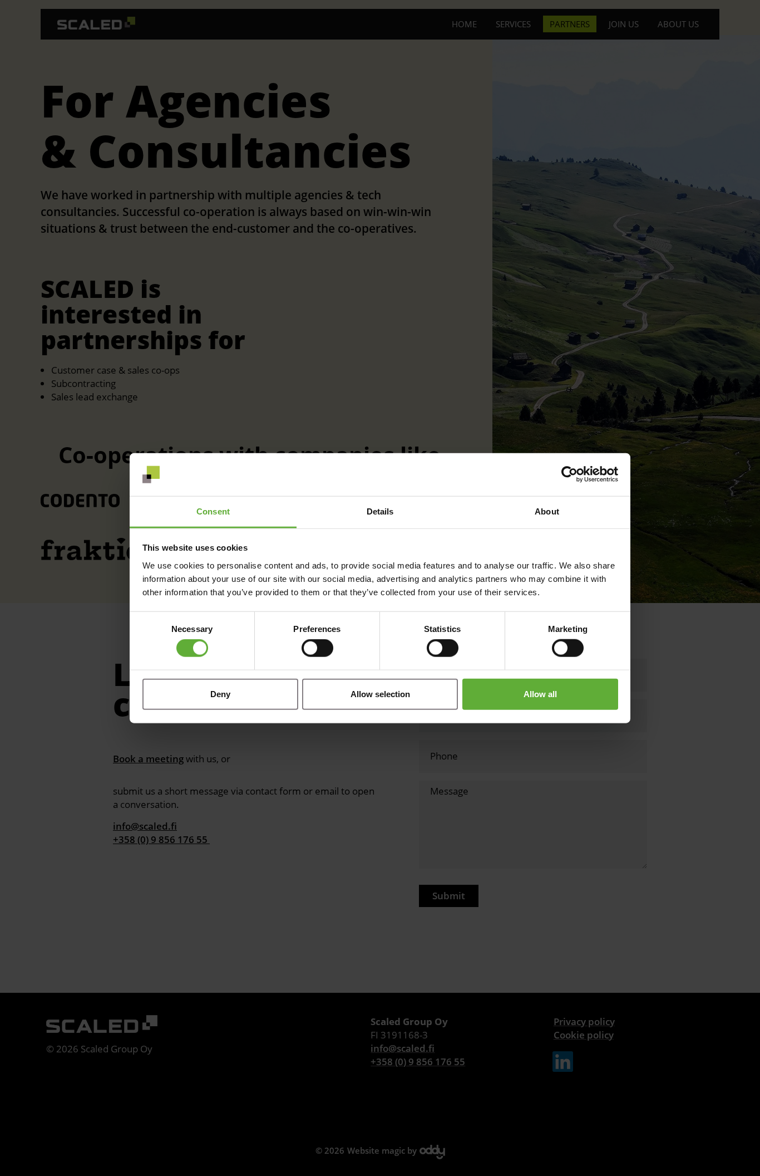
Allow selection (380, 693)
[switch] (317, 648)
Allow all (540, 693)
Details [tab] (380, 511)
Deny (220, 693)
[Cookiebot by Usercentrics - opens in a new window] (569, 474)
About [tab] (547, 511)
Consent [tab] (213, 511)
